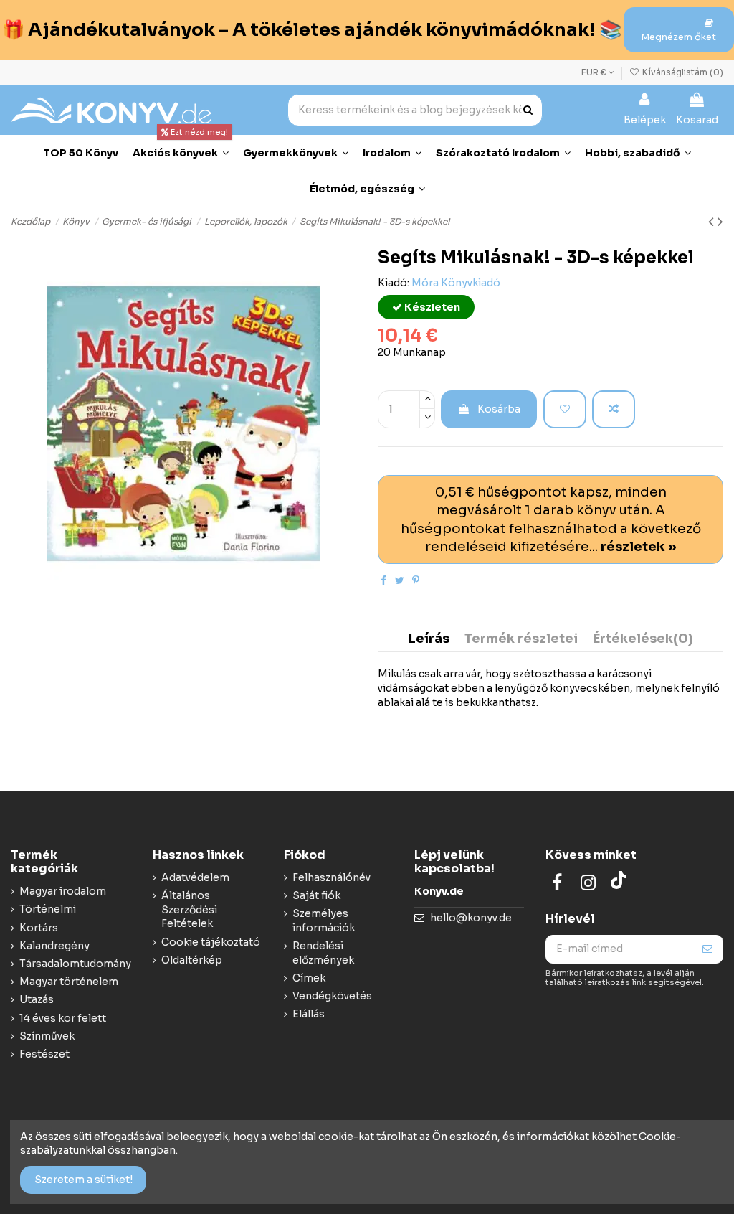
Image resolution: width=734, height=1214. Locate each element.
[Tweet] (399, 580)
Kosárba (498, 409)
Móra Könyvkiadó (455, 282)
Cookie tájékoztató (210, 942)
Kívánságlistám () (681, 72)
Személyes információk (323, 920)
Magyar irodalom (62, 891)
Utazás (36, 999)
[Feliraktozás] (707, 949)
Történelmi (47, 909)
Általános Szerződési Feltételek (189, 909)
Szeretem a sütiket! (83, 1179)
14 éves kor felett (62, 1018)
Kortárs (38, 927)
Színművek (47, 1036)
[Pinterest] (415, 580)
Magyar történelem (68, 981)
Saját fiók (316, 895)
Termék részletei (521, 639)
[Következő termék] (720, 221)
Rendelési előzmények (323, 952)
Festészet (44, 1054)
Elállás (308, 1013)
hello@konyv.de (471, 917)
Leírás (429, 639)
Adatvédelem (195, 877)
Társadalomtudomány (75, 963)
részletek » (639, 546)
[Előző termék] (713, 221)
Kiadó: (393, 282)
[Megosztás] (383, 580)
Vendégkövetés (332, 995)
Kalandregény (54, 945)
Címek (308, 977)
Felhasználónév (331, 877)
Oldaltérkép (191, 960)
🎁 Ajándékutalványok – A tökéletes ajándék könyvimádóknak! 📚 (311, 30)
